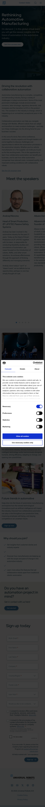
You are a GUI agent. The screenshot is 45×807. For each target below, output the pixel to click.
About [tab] (37, 369)
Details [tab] (22, 369)
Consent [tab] (8, 369)
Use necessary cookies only (22, 443)
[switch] (39, 413)
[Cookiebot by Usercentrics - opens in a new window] (32, 363)
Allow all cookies (22, 436)
